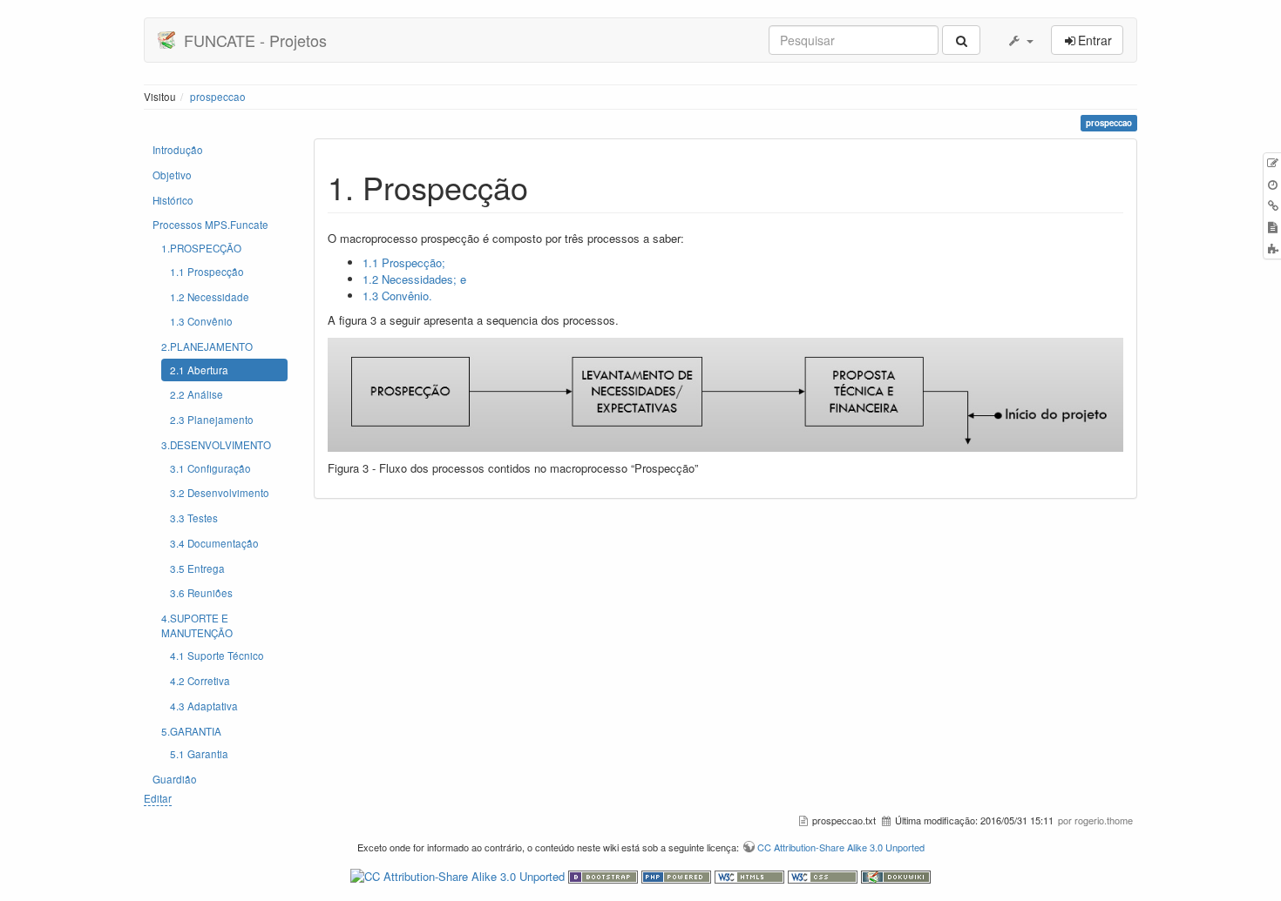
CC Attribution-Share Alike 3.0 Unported (841, 847)
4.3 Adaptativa (204, 706)
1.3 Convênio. (397, 295)
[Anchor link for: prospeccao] (544, 186)
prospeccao (218, 97)
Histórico (172, 200)
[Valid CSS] (824, 875)
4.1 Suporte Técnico (217, 655)
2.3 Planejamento (212, 420)
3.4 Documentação (214, 543)
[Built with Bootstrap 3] (604, 875)
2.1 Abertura (199, 370)
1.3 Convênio (201, 321)
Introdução (177, 150)
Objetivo (172, 175)
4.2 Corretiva (200, 681)
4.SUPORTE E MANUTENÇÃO (197, 625)
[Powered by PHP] (678, 875)
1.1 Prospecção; (404, 262)
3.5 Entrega (197, 568)
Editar (158, 798)
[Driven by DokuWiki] (896, 875)
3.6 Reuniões (201, 593)
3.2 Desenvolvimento (219, 493)
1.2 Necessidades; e (414, 279)
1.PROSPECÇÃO (201, 248)
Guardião (174, 779)
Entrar (1095, 40)
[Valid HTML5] (751, 875)
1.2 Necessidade (209, 297)
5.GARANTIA (191, 731)
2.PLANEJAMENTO (207, 346)
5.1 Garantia (199, 754)
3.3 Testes (194, 518)
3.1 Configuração (210, 468)
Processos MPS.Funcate (210, 225)
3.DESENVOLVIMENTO (216, 445)
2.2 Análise (196, 394)
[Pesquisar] (961, 40)
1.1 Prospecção (207, 272)
